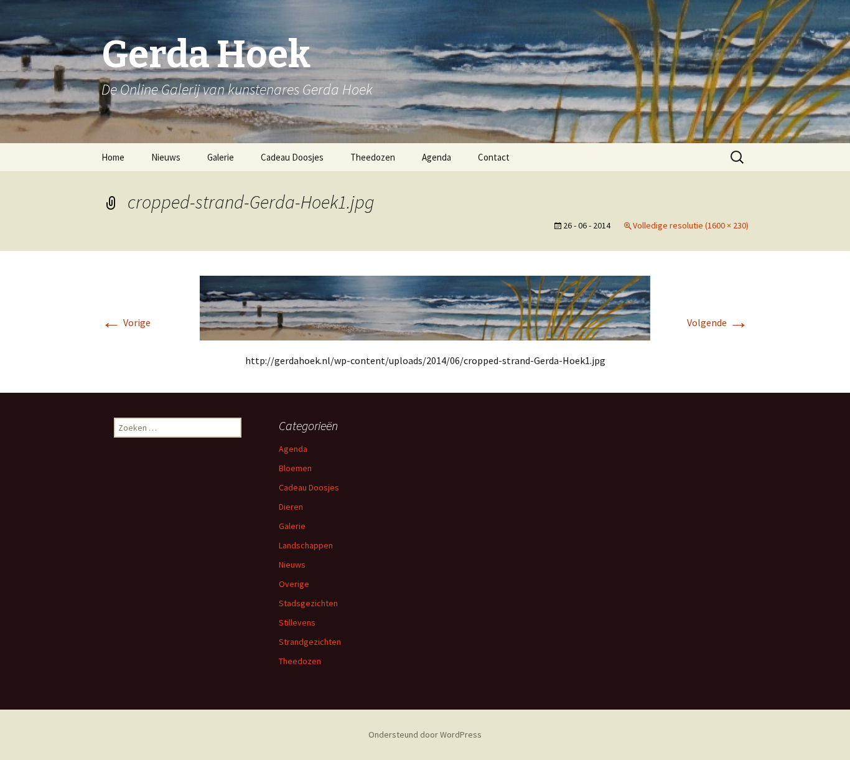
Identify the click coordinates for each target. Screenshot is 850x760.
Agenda (436, 157)
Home (112, 157)
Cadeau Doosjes (292, 157)
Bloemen (295, 468)
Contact (494, 157)
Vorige (126, 322)
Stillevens (297, 622)
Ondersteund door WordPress (425, 734)
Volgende (718, 322)
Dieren (291, 506)
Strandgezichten (310, 641)
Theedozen (372, 157)
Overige (294, 583)
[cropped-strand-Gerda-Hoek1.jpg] (425, 307)
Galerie (220, 157)
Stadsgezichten (308, 603)
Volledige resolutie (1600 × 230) (691, 225)
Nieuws (165, 157)
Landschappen (306, 545)
